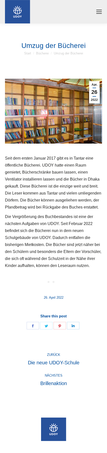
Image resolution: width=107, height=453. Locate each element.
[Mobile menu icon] (99, 12)
